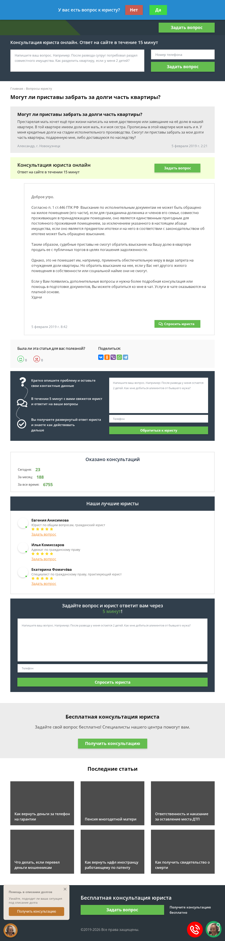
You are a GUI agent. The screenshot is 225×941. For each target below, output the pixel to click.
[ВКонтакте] (100, 357)
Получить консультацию (112, 743)
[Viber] (113, 357)
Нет (134, 10)
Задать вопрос (187, 27)
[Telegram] (125, 357)
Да (158, 10)
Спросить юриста (179, 324)
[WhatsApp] (119, 357)
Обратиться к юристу (158, 430)
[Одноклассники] (107, 357)
